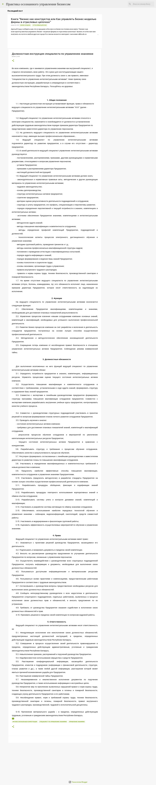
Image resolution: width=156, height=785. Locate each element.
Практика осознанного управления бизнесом (38, 4)
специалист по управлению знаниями (53, 721)
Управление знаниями (76, 721)
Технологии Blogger (79, 782)
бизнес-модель (25, 25)
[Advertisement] (55, 761)
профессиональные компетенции (25, 721)
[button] (13, 60)
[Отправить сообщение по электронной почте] (13, 719)
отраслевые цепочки (39, 25)
